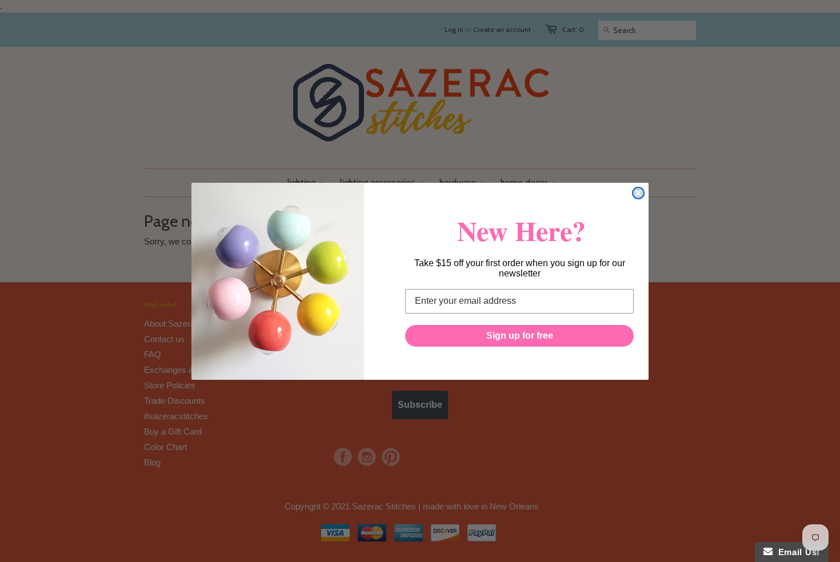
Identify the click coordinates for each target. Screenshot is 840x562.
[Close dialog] (638, 193)
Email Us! (796, 552)
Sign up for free (519, 335)
